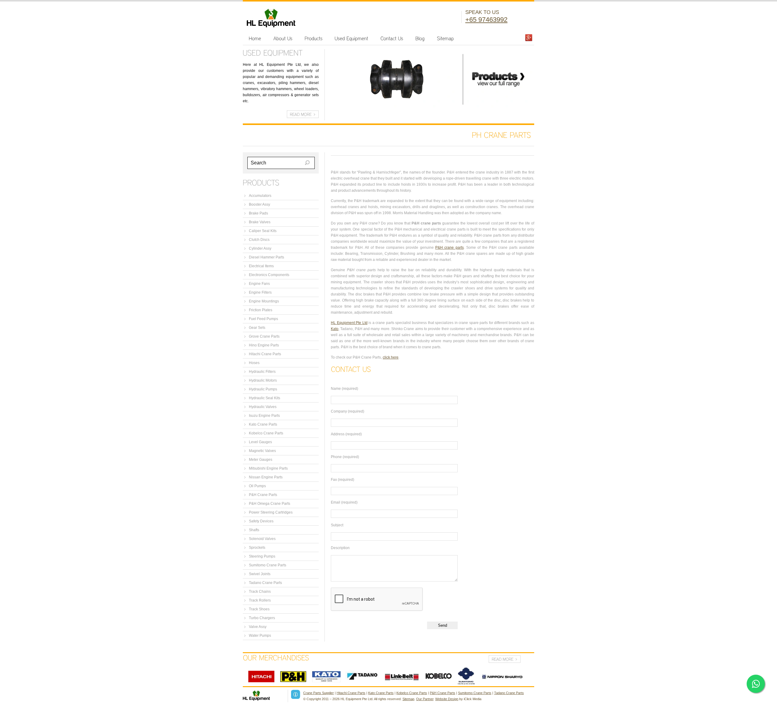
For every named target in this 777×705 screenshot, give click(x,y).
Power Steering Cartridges (271, 512)
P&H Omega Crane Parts (269, 503)
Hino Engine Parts (264, 345)
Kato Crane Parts (263, 424)
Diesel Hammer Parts (266, 257)
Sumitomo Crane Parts (267, 565)
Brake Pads (258, 213)
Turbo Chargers (262, 618)
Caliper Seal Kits (263, 231)
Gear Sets (257, 328)
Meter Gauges (260, 459)
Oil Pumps (257, 486)
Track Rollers (260, 600)
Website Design (446, 699)
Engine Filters (260, 292)
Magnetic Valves (262, 451)
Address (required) (346, 434)
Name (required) (344, 388)
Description (340, 548)
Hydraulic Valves (263, 407)
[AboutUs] (283, 38)
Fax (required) (342, 479)
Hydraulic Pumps (263, 389)
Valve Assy (257, 627)
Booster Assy (259, 204)
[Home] (255, 38)
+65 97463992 (486, 19)
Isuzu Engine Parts (264, 415)
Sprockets (257, 547)
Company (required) (347, 411)
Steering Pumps (262, 556)
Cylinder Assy (260, 248)
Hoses (254, 363)
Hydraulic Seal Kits (264, 398)
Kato (334, 329)
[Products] (314, 38)
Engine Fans (259, 284)
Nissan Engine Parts (266, 477)
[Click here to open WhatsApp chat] (756, 684)
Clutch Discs (259, 240)
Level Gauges (260, 442)
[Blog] (420, 38)
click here (391, 357)
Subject (337, 525)
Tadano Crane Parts (265, 583)
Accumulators (260, 196)
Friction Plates (260, 310)
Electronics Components (269, 275)
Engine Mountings (264, 301)
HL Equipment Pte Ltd (349, 323)
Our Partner (424, 699)
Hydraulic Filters (262, 371)
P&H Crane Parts (263, 495)
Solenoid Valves (262, 539)
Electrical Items (261, 266)
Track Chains (260, 591)
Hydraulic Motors (263, 380)
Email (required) (344, 502)
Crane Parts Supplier (318, 693)
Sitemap (408, 699)
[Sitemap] (445, 38)
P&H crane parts (449, 247)
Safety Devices (261, 521)
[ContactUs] (392, 38)
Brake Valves (259, 222)
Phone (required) (345, 457)
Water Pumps (260, 635)
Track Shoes (259, 609)
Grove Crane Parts (264, 336)
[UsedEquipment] (352, 38)
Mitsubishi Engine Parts (268, 468)
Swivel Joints (259, 574)
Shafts (254, 530)
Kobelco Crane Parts (266, 433)
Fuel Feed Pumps (263, 319)
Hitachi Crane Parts (265, 354)
